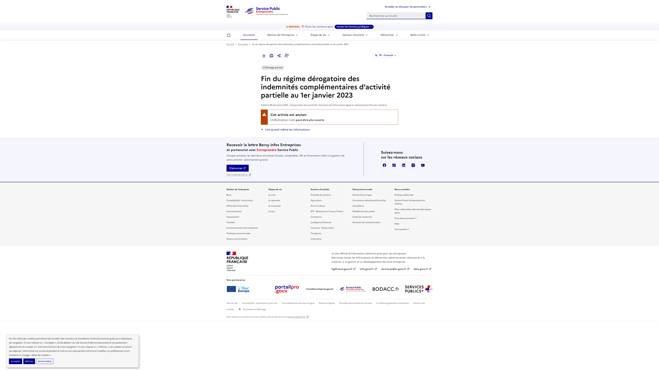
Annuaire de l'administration (366, 222)
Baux (229, 194)
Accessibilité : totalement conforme (260, 303)
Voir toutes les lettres (237, 174)
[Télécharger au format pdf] (264, 56)
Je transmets (275, 205)
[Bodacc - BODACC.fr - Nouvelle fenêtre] (386, 289)
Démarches (387, 35)
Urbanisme (316, 238)
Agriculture (316, 200)
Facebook (384, 165)
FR (386, 55)
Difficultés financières (237, 205)
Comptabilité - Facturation (240, 200)
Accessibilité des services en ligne (298, 303)
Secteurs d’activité (353, 35)
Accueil (230, 44)
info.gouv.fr (367, 269)
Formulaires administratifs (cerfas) (369, 200)
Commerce (316, 216)
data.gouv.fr (421, 269)
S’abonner (235, 168)
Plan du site (232, 303)
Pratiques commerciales (238, 233)
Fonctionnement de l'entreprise (242, 227)
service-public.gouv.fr (393, 269)
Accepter (15, 361)
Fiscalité (230, 222)
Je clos (272, 211)
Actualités (249, 35)
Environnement (234, 211)
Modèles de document (363, 211)
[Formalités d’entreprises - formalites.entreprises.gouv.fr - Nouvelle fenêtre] (320, 289)
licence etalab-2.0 (296, 316)
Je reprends (274, 200)
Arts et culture (318, 205)
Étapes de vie (318, 35)
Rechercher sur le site (429, 15)
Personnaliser (45, 361)
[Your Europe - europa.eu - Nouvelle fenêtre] (239, 289)
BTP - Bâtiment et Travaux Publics (327, 211)
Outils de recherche (362, 216)
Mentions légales (327, 303)
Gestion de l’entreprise (280, 35)
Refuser (29, 361)
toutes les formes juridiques (353, 27)
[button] (287, 56)
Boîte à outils (418, 35)
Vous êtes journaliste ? (405, 218)
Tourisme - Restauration (322, 227)
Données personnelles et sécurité (355, 303)
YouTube (422, 165)
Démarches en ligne (362, 194)
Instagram (413, 165)
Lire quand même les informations (287, 129)
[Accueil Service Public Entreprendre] (267, 15)
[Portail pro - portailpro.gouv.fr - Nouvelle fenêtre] (287, 289)
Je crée (272, 194)
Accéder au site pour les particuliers (406, 7)
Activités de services (321, 194)
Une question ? (402, 229)
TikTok (394, 165)
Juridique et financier (321, 222)
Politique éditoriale (404, 194)
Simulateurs (358, 205)
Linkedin (403, 165)
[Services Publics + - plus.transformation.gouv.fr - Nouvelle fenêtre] (418, 289)
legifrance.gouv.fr (342, 269)
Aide (397, 223)
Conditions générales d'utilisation (392, 303)
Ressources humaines (237, 238)
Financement (233, 216)
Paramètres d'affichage (254, 309)
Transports (316, 233)
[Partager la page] (279, 56)
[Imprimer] (271, 56)
